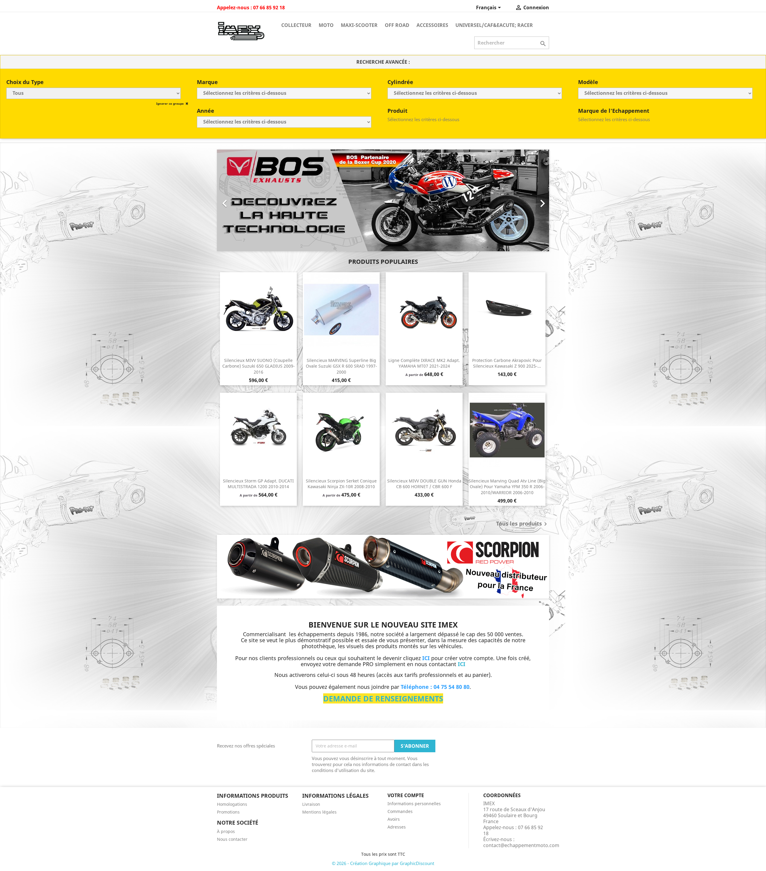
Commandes (400, 811)
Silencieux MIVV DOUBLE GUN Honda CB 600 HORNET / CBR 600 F (424, 484)
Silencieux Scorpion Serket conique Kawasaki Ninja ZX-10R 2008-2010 (341, 484)
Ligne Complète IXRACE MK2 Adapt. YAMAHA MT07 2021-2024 (424, 363)
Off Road (397, 25)
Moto (326, 25)
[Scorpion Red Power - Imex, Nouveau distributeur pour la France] (383, 567)
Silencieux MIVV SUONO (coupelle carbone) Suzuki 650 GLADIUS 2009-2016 (258, 366)
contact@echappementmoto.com (521, 845)
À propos (226, 831)
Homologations (232, 804)
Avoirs (393, 819)
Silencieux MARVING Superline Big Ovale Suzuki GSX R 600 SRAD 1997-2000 (341, 366)
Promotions (228, 812)
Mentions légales (319, 812)
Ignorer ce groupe (170, 103)
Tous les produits (522, 524)
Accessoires (432, 25)
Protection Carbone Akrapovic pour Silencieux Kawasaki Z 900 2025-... (507, 363)
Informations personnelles (414, 803)
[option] (383, 200)
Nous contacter (232, 839)
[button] (242, 200)
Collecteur (296, 25)
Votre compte (405, 795)
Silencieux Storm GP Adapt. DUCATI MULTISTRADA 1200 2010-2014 (258, 484)
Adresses (396, 827)
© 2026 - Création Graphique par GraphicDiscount (383, 863)
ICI (461, 664)
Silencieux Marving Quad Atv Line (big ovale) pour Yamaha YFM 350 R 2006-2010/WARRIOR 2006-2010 (507, 487)
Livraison (311, 804)
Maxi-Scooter (359, 25)
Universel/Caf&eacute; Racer (494, 25)
